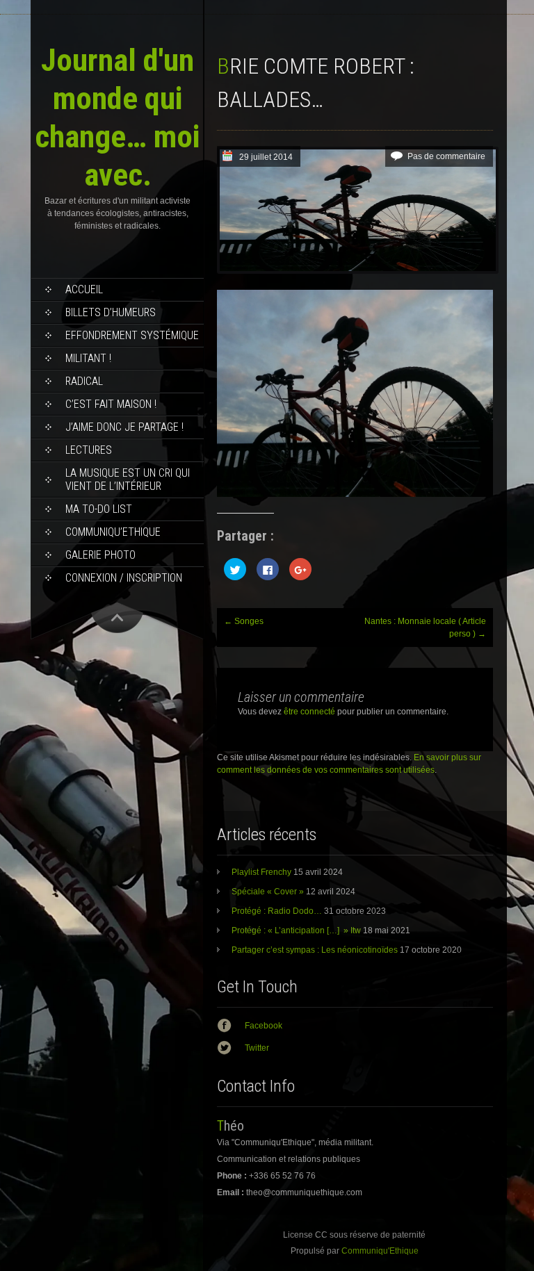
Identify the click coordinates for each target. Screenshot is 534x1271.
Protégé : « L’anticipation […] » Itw (296, 930)
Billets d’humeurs (110, 312)
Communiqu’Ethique (113, 532)
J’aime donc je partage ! (124, 427)
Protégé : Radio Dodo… (277, 911)
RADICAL (84, 381)
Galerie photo (100, 554)
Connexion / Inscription (123, 577)
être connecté (309, 711)
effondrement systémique (132, 335)
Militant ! (88, 358)
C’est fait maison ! (110, 404)
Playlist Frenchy (261, 872)
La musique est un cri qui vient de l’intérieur (127, 479)
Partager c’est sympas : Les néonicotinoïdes (315, 950)
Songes (244, 621)
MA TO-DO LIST (98, 509)
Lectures (88, 450)
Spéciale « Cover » (268, 891)
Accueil (84, 289)
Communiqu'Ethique (380, 1251)
